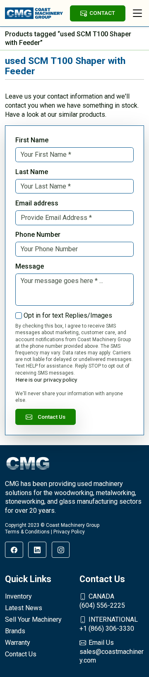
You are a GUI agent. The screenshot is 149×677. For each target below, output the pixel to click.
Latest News (23, 608)
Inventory (18, 596)
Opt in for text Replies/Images (68, 315)
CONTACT (102, 12)
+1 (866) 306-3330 (108, 624)
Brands (15, 631)
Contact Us (51, 416)
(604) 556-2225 (102, 600)
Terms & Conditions (27, 532)
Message (29, 266)
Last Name (31, 172)
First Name (31, 140)
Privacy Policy (69, 532)
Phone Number (37, 234)
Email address (36, 203)
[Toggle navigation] (137, 13)
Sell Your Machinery (33, 619)
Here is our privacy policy (46, 379)
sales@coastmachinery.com (111, 651)
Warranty (17, 642)
